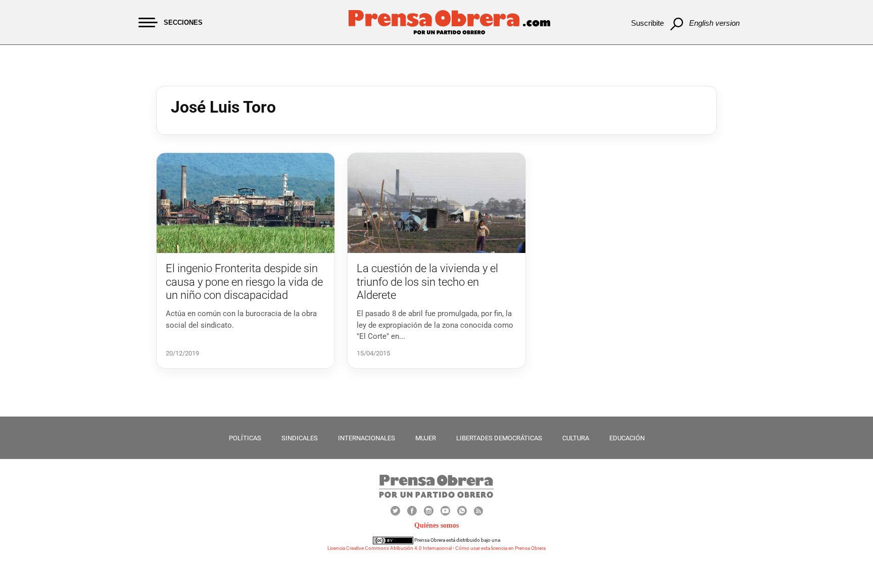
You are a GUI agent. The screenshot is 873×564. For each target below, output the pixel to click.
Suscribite (647, 23)
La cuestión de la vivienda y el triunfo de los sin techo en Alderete (427, 281)
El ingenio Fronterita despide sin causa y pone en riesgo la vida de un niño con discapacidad (244, 281)
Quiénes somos (436, 525)
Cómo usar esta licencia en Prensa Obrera (500, 548)
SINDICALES (299, 438)
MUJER (425, 438)
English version (714, 23)
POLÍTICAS (245, 438)
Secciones (183, 22)
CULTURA (575, 438)
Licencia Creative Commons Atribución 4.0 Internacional (389, 548)
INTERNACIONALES (366, 438)
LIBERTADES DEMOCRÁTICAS (499, 438)
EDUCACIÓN (627, 438)
